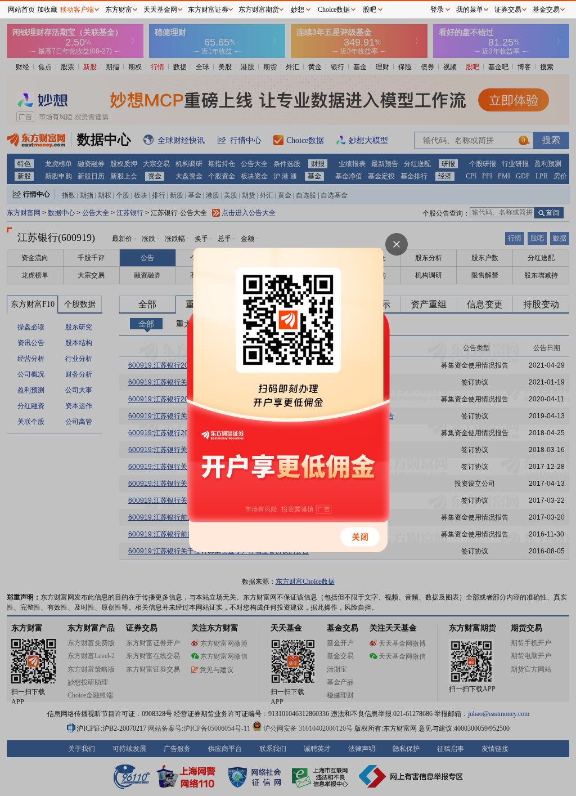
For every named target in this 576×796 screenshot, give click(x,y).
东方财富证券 (208, 10)
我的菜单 (469, 10)
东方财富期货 (258, 10)
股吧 (369, 10)
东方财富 (118, 10)
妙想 (297, 10)
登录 (437, 10)
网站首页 (21, 10)
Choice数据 (334, 10)
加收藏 (47, 10)
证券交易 (507, 10)
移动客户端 (77, 10)
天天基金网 (160, 10)
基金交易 (546, 10)
